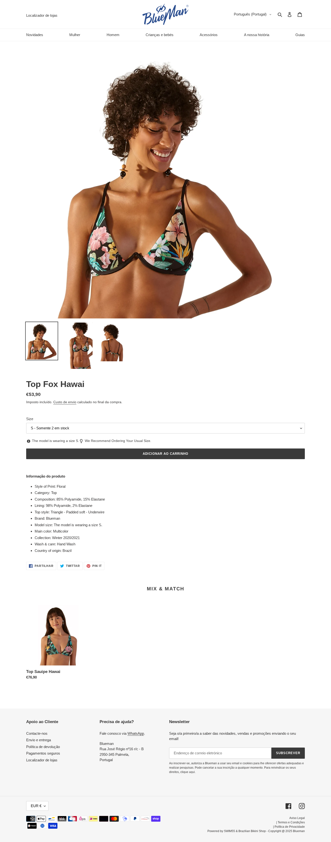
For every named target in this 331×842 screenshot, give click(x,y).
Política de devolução (43, 747)
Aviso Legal (297, 818)
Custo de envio (64, 402)
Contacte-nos (36, 733)
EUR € (36, 806)
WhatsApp (135, 733)
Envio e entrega (38, 740)
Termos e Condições (291, 822)
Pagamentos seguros (43, 753)
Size (29, 419)
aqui (192, 772)
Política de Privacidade (290, 826)
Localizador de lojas (41, 760)
